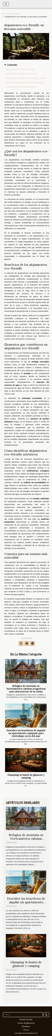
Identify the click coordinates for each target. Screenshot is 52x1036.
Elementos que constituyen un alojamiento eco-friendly (25, 78)
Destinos (26, 1026)
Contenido (12, 65)
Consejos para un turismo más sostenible (20, 87)
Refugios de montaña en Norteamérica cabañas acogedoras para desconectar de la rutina (26, 688)
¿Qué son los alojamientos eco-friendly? (20, 69)
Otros (26, 1030)
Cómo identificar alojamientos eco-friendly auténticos (25, 83)
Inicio (3, 13)
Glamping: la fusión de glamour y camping (26, 776)
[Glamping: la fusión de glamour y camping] (26, 760)
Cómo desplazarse (26, 1023)
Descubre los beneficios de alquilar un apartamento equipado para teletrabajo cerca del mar (26, 733)
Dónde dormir (14, 13)
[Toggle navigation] (6, 4)
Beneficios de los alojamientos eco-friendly (21, 74)
